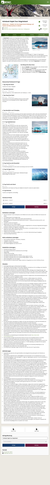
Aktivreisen (6, 29)
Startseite (3, 17)
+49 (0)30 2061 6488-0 (8, 452)
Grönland (16, 17)
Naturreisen (20, 29)
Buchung (36, 445)
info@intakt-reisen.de (8, 453)
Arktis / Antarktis (9, 17)
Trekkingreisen (27, 29)
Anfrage (13, 206)
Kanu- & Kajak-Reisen (13, 29)
